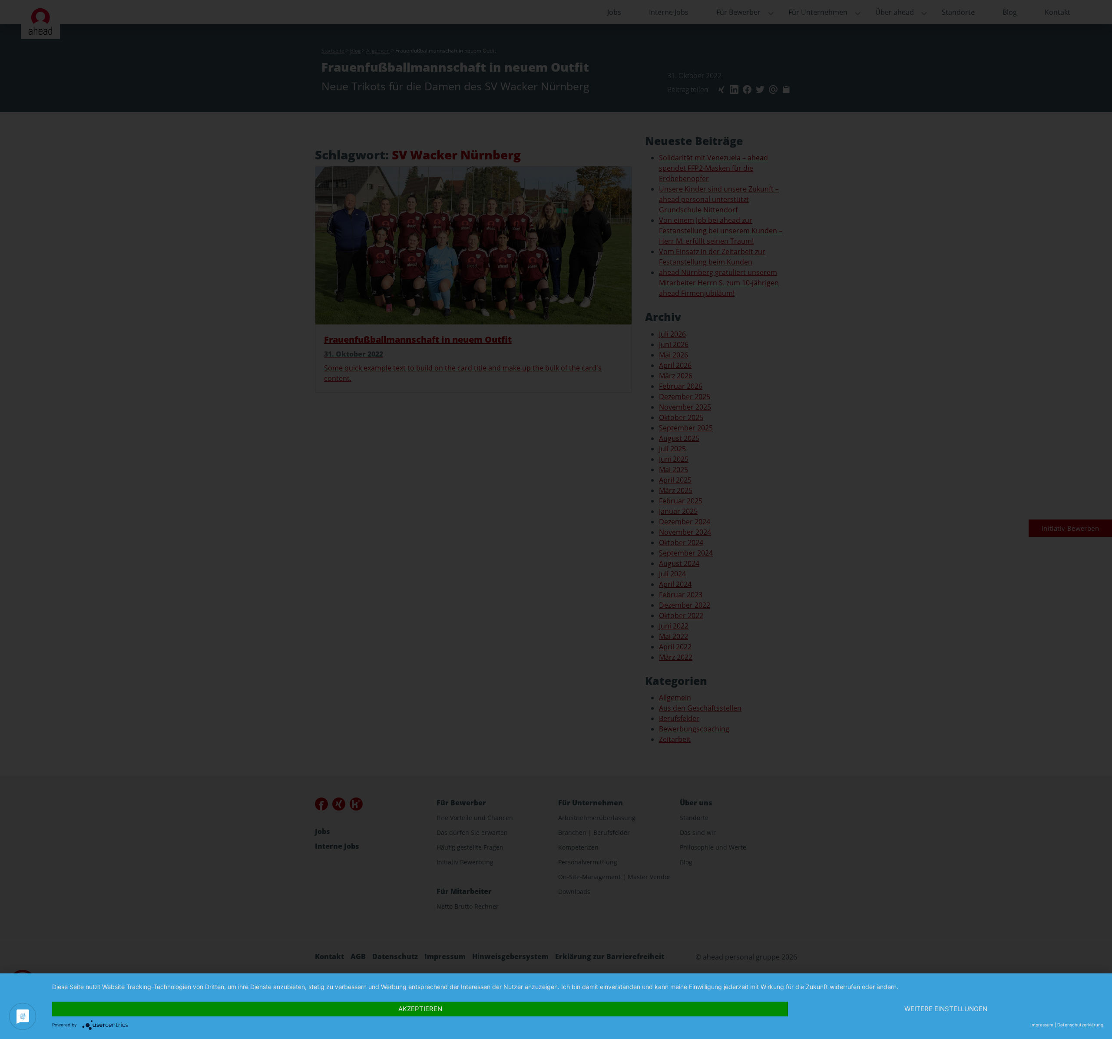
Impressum (1041, 1024)
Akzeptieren (420, 1009)
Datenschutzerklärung (1080, 1024)
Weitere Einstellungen (945, 1009)
